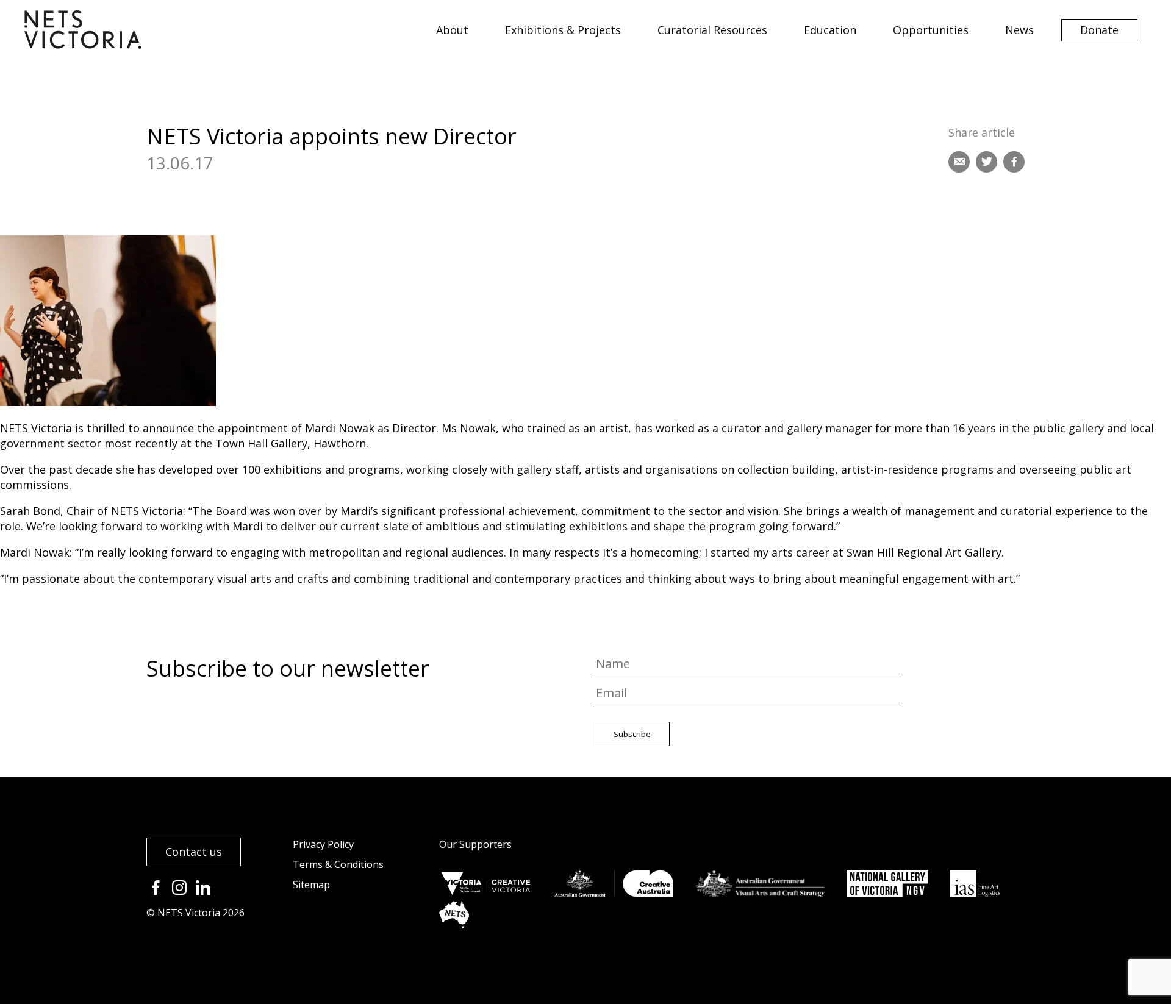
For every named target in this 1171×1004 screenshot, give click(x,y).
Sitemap (311, 884)
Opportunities (931, 30)
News (1019, 30)
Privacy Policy (323, 844)
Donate (1099, 30)
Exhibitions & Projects (563, 30)
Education (830, 30)
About (452, 30)
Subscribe (632, 733)
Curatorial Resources (712, 30)
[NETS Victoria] (82, 44)
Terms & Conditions (338, 864)
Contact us (193, 851)
